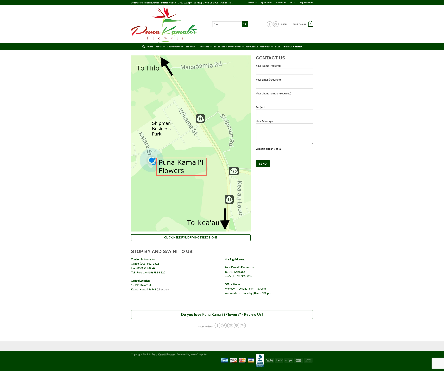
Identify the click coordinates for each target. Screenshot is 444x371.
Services (190, 47)
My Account (266, 3)
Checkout (281, 3)
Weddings (265, 47)
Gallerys (204, 47)
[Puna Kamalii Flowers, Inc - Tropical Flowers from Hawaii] (169, 24)
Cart (292, 3)
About (159, 47)
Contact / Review (292, 47)
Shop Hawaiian (305, 3)
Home (150, 47)
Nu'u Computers (200, 354)
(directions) (163, 289)
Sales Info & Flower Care (227, 47)
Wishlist (252, 3)
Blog (277, 47)
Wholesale (252, 47)
